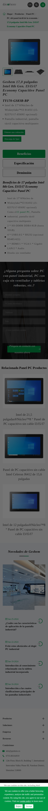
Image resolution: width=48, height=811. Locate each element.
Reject (18, 806)
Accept (29, 806)
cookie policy (25, 801)
